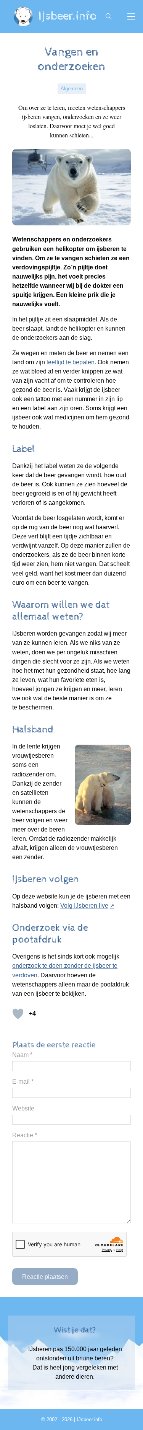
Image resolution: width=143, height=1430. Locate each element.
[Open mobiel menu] (131, 16)
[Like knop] (18, 1013)
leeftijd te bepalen (71, 362)
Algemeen (72, 88)
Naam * (22, 1054)
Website (23, 1108)
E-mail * (23, 1081)
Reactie (24, 1135)
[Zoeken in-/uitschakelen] (108, 16)
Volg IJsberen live (84, 905)
